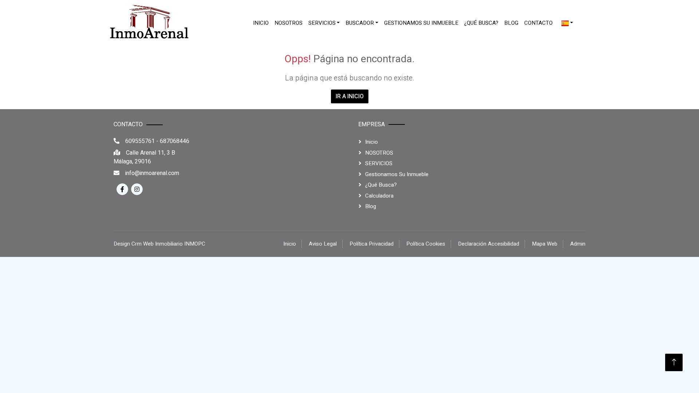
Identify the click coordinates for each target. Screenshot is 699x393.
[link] (149, 23)
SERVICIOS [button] (322, 23)
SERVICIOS (378, 163)
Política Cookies (425, 244)
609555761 (140, 141)
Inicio (261, 23)
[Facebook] (122, 189)
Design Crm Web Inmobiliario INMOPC (159, 244)
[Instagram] (137, 189)
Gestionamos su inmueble (421, 23)
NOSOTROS (289, 23)
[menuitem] (261, 23)
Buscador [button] (359, 23)
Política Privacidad (372, 244)
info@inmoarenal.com (152, 173)
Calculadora (379, 196)
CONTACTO (538, 23)
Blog (511, 23)
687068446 (174, 141)
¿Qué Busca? (481, 23)
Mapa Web (544, 244)
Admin (577, 244)
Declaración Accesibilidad (488, 244)
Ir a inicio (350, 96)
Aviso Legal (323, 244)
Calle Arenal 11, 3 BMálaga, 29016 (144, 157)
